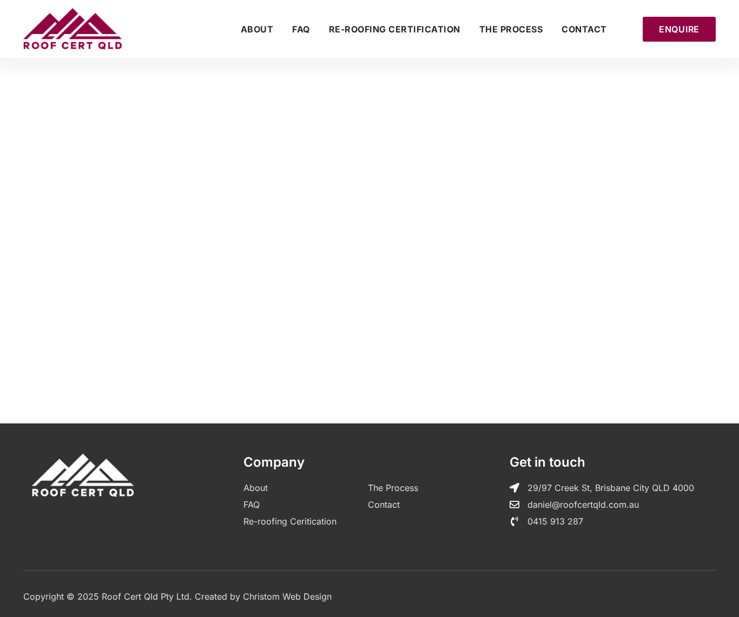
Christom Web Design (287, 596)
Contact (584, 29)
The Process (511, 29)
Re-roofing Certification (394, 29)
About (257, 29)
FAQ (301, 29)
